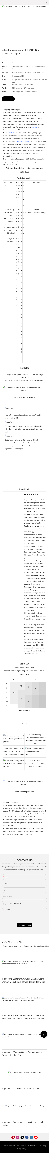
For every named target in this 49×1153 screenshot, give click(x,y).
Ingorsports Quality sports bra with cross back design (22, 1123)
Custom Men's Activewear (12, 946)
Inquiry (8, 99)
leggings (34, 127)
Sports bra (11, 133)
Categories (28, 946)
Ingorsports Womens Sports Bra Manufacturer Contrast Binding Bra (23, 1053)
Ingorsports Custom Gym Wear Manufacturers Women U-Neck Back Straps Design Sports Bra (23, 980)
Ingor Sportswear (23, 141)
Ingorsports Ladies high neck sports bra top (21, 1088)
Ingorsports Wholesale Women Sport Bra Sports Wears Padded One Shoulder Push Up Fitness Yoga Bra (24, 1017)
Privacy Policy (21, 1149)
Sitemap (30, 1149)
